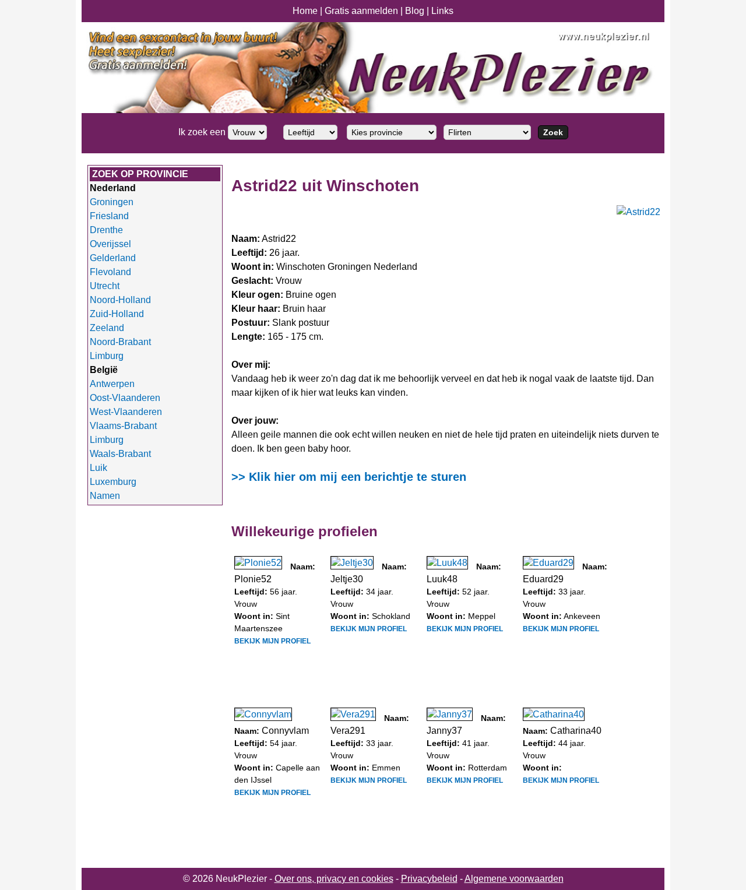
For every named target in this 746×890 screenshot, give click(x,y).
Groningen (111, 202)
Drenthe (106, 230)
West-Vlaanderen (126, 412)
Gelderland (113, 258)
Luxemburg (113, 482)
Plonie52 (253, 579)
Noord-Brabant (120, 342)
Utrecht (104, 286)
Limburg (107, 356)
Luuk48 (442, 579)
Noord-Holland (120, 300)
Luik (98, 468)
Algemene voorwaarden (514, 879)
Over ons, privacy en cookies (334, 879)
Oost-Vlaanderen (125, 398)
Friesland (109, 216)
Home (305, 11)
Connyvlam (285, 731)
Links (442, 11)
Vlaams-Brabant (123, 426)
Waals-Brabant (120, 454)
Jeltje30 (346, 579)
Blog (414, 11)
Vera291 (347, 731)
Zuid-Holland (117, 314)
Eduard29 (543, 579)
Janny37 (444, 731)
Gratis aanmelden (361, 11)
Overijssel (110, 244)
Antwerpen (112, 384)
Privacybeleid (429, 879)
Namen (105, 496)
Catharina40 (575, 731)
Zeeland (107, 328)
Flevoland (110, 272)
